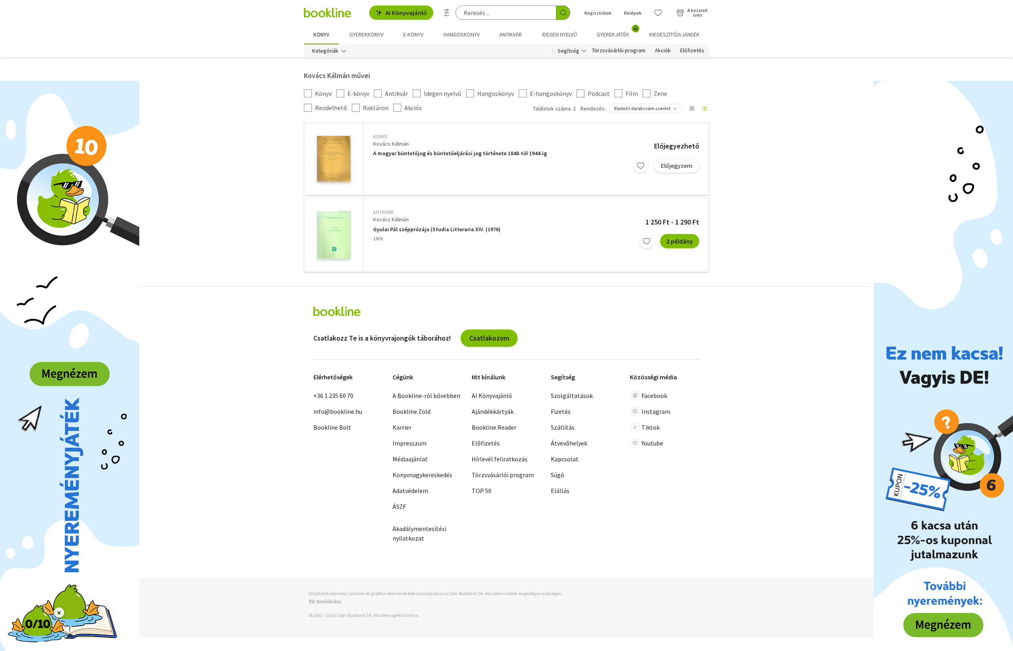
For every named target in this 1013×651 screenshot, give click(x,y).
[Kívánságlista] (658, 13)
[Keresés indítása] (563, 13)
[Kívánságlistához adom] (641, 165)
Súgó (557, 475)
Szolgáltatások (572, 396)
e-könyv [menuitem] (413, 34)
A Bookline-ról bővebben (426, 396)
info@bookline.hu (337, 411)
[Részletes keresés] (447, 13)
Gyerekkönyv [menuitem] (366, 34)
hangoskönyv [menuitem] (462, 34)
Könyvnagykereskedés (422, 475)
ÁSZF (399, 506)
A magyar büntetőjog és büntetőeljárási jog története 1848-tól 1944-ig (460, 153)
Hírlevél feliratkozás (499, 459)
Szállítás (563, 427)
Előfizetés (692, 51)
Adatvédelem (410, 491)
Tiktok (650, 427)
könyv (380, 136)
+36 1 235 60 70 (333, 396)
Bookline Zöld (412, 411)
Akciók (663, 51)
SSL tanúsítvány (325, 601)
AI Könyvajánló (406, 13)
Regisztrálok (597, 13)
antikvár (383, 212)
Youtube (652, 443)
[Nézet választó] (691, 108)
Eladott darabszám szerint (642, 108)
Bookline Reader (494, 427)
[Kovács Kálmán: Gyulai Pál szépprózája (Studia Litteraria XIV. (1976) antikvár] (334, 235)
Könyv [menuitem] (321, 34)
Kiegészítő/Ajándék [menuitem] (674, 34)
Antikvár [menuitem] (510, 34)
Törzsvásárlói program (618, 51)
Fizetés (561, 411)
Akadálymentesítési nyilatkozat (419, 533)
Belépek (632, 13)
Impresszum (410, 443)
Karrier (402, 427)
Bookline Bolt (332, 427)
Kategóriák (325, 50)
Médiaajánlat (410, 459)
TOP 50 (481, 491)
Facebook (654, 396)
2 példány (679, 241)
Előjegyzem (676, 165)
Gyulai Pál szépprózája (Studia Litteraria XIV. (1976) (437, 229)
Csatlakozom (489, 338)
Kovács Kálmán (391, 143)
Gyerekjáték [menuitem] (617, 31)
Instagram (655, 411)
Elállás (560, 491)
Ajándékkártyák (493, 411)
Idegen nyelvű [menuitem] (559, 34)
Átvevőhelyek (569, 443)
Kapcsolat (565, 459)
